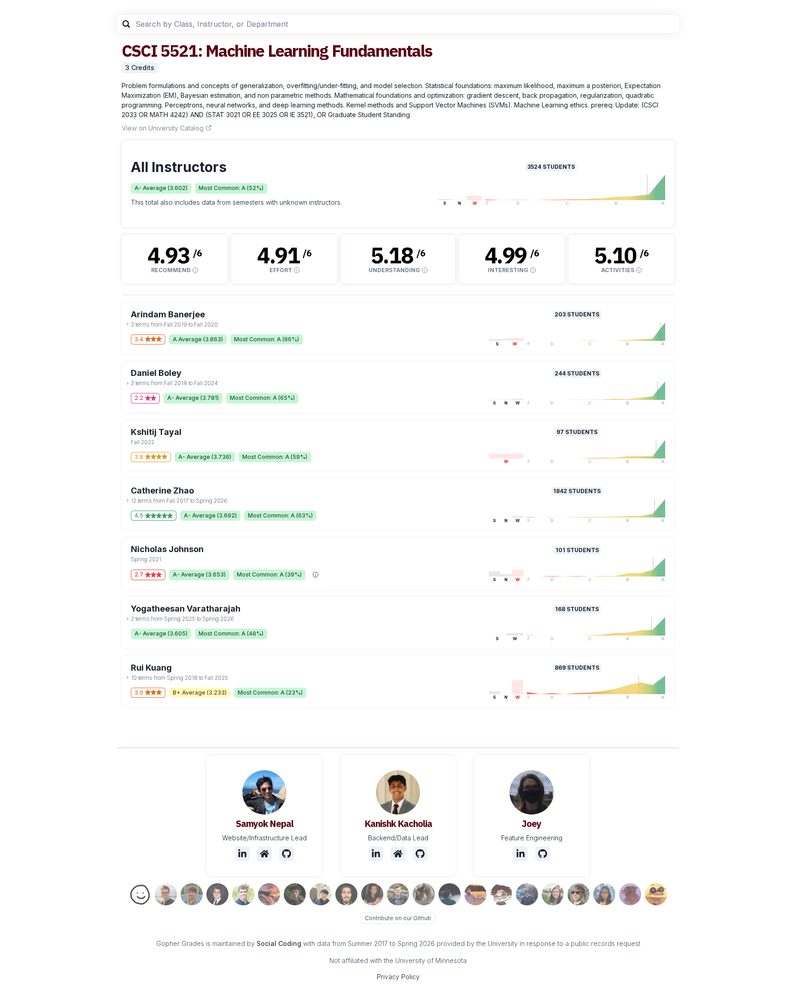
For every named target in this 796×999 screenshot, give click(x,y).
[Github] (286, 853)
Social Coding (279, 943)
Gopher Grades (180, 943)
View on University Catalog (163, 128)
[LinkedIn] (242, 853)
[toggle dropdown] (127, 324)
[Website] (264, 853)
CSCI (139, 50)
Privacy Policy (398, 977)
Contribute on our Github (398, 918)
